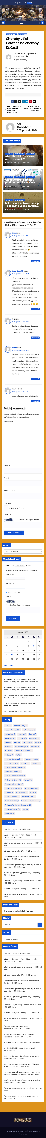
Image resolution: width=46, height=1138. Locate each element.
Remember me (14, 592)
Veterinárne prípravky (14, 784)
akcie (8, 726)
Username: (10, 575)
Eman (14, 233)
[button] (39, 23)
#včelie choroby (20, 60)
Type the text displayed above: (26, 519)
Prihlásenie (9, 566)
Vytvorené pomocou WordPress (16, 1131)
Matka (8, 742)
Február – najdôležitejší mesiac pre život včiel (22, 881)
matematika (34, 738)
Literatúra (22, 738)
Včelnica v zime (29, 797)
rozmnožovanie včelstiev (15, 767)
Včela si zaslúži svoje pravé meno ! (18, 843)
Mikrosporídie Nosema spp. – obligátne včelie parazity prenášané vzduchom (22, 206)
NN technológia (22, 746)
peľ (18, 755)
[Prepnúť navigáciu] (21, 22)
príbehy (25, 763)
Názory (8, 751)
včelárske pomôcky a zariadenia (18, 805)
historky (22, 734)
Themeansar (23, 1134)
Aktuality (9, 153)
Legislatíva (10, 738)
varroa (28, 780)
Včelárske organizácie (30, 801)
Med (17, 742)
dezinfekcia (10, 734)
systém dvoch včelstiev (15, 776)
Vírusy (33, 792)
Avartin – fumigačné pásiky (15, 889)
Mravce (8, 746)
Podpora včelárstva (13, 759)
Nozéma (35, 746)
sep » (11, 665)
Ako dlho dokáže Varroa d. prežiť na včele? (21, 158)
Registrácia (20, 566)
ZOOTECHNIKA (22, 34)
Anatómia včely (20, 726)
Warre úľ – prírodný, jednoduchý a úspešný (22, 873)
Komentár (8, 422)
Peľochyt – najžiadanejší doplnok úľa (19, 894)
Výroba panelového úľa (14, 851)
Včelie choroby (11, 34)
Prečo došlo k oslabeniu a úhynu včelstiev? (31, 108)
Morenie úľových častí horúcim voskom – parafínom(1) (14, 109)
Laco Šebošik (17, 271)
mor (38, 742)
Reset (28, 566)
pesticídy (9, 755)
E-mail (7, 478)
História (32, 734)
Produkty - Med (31, 759)
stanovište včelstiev (13, 772)
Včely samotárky (12, 801)
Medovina (27, 742)
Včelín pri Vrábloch (26, 711)
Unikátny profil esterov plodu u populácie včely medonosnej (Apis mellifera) (23, 182)
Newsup (35, 1131)
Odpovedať (35, 261)
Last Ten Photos (10, 829)
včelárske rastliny (12, 809)
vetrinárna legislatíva (13, 788)
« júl (5, 665)
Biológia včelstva (12, 730)
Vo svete (9, 792)
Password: (10, 583)
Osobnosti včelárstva (24, 751)
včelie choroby (12, 797)
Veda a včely (30, 153)
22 (28, 655)
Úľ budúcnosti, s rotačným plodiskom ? (20, 1096)
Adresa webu (9, 491)
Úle (26, 809)
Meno (7, 465)
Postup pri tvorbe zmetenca (15, 1042)
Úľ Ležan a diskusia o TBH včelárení (19, 1088)
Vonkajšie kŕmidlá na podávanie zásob (19, 1048)
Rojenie (36, 763)
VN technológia (31, 788)
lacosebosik (25, 163)
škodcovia (10, 813)
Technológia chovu (13, 780)
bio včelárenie (29, 730)
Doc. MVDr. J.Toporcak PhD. (27, 54)
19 (12, 655)
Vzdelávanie (21, 792)
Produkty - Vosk (12, 763)
